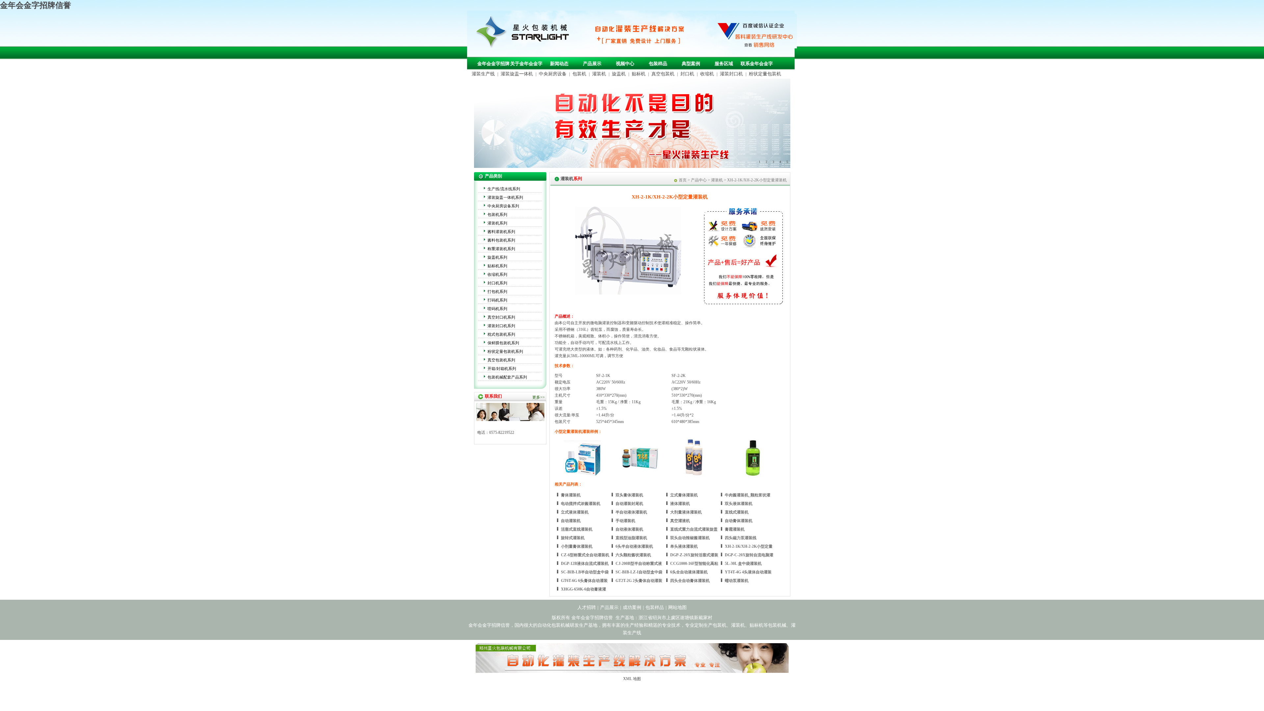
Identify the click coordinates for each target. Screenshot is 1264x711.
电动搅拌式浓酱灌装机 (580, 503)
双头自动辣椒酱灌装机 (690, 538)
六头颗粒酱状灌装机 (633, 555)
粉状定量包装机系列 (505, 351)
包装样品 (658, 63)
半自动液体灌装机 (631, 512)
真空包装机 (662, 73)
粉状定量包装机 (765, 73)
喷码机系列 (497, 308)
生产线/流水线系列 (503, 189)
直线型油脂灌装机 (631, 538)
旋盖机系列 (497, 257)
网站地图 (677, 607)
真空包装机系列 (501, 360)
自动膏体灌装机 (738, 520)
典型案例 (691, 63)
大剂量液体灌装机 (686, 512)
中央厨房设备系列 (503, 206)
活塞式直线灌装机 (576, 529)
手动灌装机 (625, 520)
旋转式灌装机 (573, 538)
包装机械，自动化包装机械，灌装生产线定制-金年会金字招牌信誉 (525, 33)
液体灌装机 (680, 503)
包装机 (579, 73)
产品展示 (592, 63)
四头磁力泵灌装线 (740, 538)
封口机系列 (497, 283)
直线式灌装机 (737, 512)
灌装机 (599, 73)
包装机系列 (497, 214)
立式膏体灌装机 (684, 495)
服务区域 (724, 63)
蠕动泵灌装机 (737, 580)
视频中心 (625, 63)
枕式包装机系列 (501, 334)
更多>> (538, 397)
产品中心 (699, 180)
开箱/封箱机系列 (501, 368)
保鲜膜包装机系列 (503, 343)
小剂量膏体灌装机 (576, 546)
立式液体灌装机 (575, 512)
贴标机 (638, 73)
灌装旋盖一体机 (517, 73)
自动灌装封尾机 (629, 503)
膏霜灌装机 (735, 529)
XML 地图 (632, 678)
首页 (683, 180)
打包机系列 (497, 291)
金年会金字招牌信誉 (35, 5)
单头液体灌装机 (684, 546)
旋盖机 (619, 73)
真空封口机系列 (501, 317)
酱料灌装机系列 (501, 231)
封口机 (687, 73)
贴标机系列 (497, 266)
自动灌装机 (571, 520)
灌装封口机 (731, 73)
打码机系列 (497, 300)
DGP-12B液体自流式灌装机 (585, 563)
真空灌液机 (680, 520)
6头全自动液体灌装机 (689, 572)
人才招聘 (586, 607)
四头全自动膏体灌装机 (690, 580)
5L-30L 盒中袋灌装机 (743, 563)
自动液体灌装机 (629, 529)
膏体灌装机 (571, 495)
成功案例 (632, 607)
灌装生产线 (483, 73)
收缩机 (707, 73)
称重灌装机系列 (501, 249)
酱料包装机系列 (501, 240)
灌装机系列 (497, 223)
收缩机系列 (497, 274)
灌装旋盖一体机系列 (505, 197)
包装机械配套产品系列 (507, 377)
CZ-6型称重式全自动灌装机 (585, 555)
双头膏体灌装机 (629, 495)
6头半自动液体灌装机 (634, 546)
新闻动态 (559, 63)
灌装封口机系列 (501, 326)
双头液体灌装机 (738, 503)
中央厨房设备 (552, 73)
